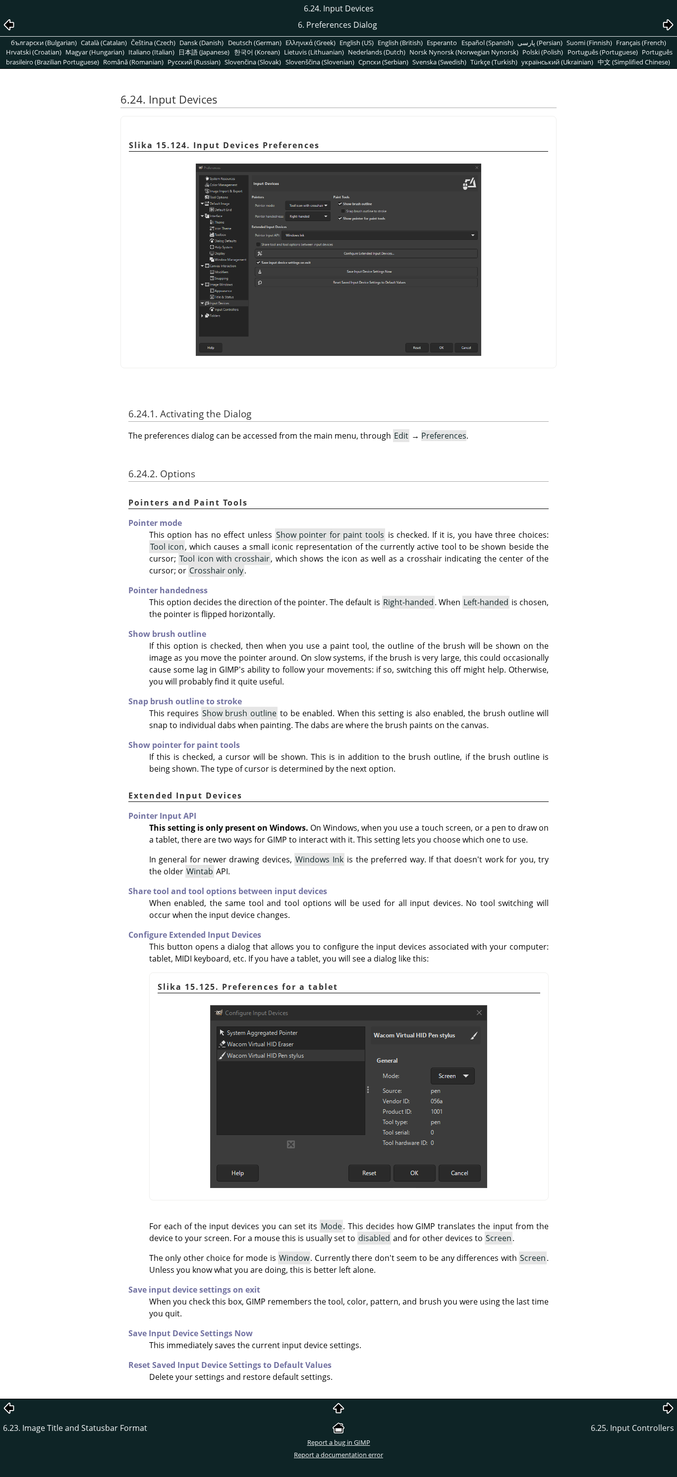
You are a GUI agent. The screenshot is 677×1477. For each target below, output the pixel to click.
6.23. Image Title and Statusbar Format (75, 1427)
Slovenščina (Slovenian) (319, 61)
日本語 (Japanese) (203, 52)
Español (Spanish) (487, 42)
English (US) (356, 42)
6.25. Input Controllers (632, 1427)
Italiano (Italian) (151, 52)
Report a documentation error (338, 1454)
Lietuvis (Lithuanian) (314, 52)
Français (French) (641, 42)
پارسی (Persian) (540, 42)
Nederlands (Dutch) (376, 52)
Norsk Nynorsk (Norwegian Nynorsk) (463, 52)
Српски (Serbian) (383, 61)
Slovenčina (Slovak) (253, 61)
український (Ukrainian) (557, 61)
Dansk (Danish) (201, 42)
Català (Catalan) (104, 42)
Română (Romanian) (133, 61)
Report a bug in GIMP (338, 1442)
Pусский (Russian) (194, 61)
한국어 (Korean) (257, 52)
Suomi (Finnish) (589, 42)
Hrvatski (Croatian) (33, 52)
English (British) (400, 42)
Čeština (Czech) (153, 42)
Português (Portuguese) (602, 52)
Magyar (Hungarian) (94, 52)
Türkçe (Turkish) (493, 61)
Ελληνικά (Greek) (310, 42)
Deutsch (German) (255, 42)
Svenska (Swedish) (439, 61)
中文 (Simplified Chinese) (634, 61)
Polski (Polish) (542, 52)
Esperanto (442, 42)
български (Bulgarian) (44, 42)
